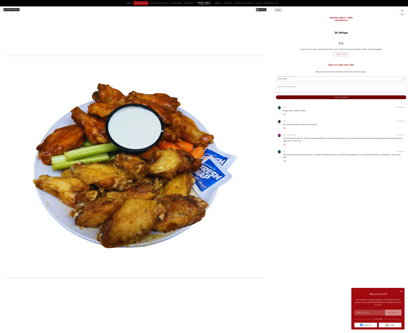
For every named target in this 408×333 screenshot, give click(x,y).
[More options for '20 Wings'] (402, 10)
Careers (188, 3)
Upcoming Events (159, 3)
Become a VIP (272, 3)
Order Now (141, 3)
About (218, 3)
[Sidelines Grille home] (204, 3)
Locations (176, 3)
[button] (11, 9)
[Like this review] (285, 114)
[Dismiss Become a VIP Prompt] (401, 291)
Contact (228, 3)
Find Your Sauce (244, 3)
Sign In (258, 3)
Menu (129, 3)
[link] (341, 54)
